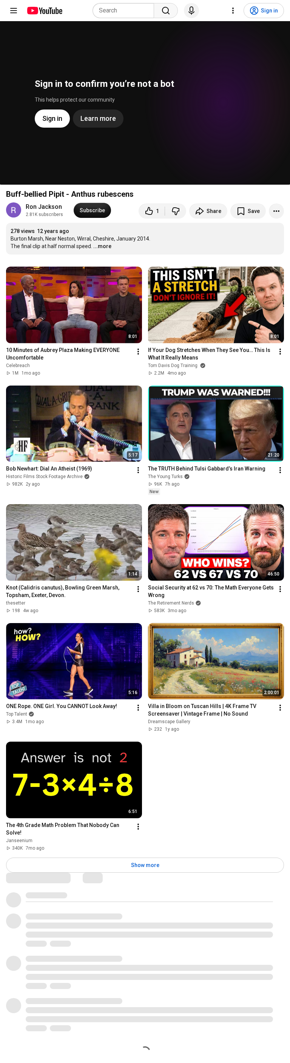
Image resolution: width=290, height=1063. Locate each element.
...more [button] (102, 246)
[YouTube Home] (44, 10)
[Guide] (13, 10)
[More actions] (276, 211)
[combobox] (125, 10)
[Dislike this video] (175, 211)
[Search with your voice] (191, 10)
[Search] (166, 10)
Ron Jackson (44, 206)
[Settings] (233, 10)
